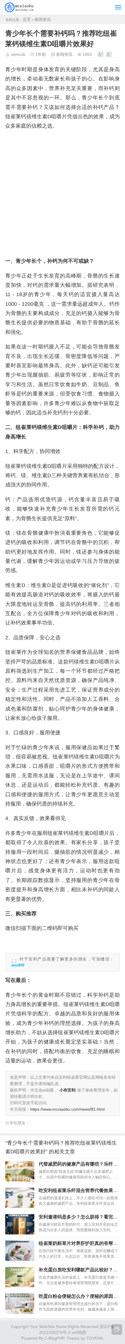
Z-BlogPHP (54, 1338)
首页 (27, 19)
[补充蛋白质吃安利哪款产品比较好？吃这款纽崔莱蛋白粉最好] (19, 1277)
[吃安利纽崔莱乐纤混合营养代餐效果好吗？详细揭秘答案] (19, 1198)
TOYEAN (94, 1338)
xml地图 (79, 1332)
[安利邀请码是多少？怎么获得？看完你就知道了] (19, 1224)
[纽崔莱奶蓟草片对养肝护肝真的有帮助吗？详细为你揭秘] (19, 1251)
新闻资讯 (43, 19)
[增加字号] (100, 54)
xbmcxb (18, 54)
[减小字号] (109, 54)
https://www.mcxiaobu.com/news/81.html (67, 1109)
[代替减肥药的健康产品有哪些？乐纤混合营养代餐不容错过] (19, 1171)
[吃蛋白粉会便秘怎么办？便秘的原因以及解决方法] (19, 1303)
